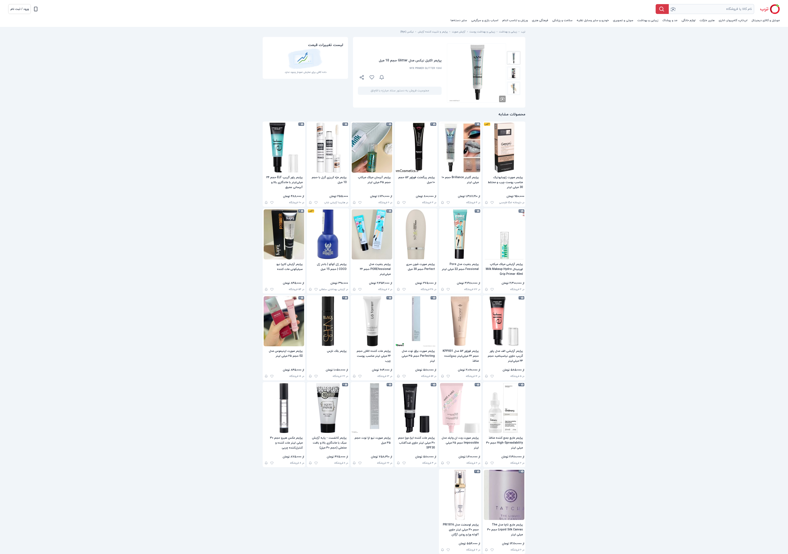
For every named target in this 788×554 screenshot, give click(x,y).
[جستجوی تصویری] (673, 9)
